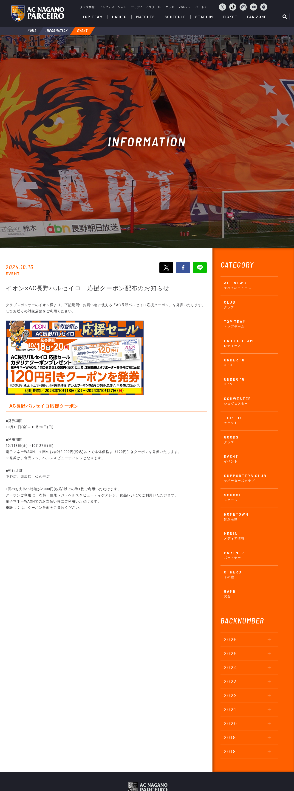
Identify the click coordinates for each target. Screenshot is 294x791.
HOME (32, 30)
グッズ (169, 7)
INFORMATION (56, 30)
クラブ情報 (87, 7)
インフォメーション (112, 7)
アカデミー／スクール (146, 7)
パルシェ (185, 7)
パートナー (202, 7)
